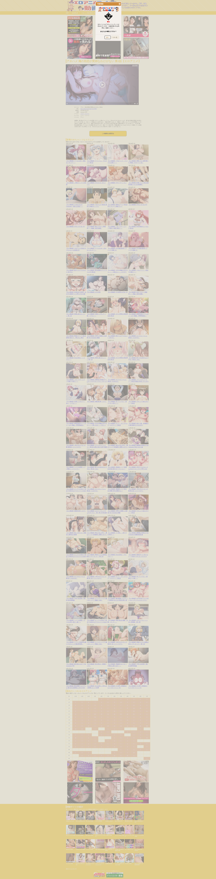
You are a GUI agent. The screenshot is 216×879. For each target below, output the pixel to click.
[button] (119, 4)
